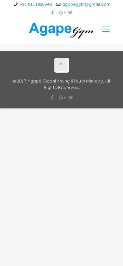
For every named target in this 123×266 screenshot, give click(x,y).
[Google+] (61, 13)
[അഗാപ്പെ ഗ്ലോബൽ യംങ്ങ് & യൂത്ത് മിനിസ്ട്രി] (61, 30)
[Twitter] (70, 13)
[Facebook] (52, 13)
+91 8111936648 (36, 5)
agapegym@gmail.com (86, 5)
